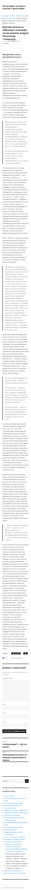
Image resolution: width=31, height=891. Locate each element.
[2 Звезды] (4, 41)
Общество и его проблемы (12, 815)
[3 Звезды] (5, 41)
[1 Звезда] (3, 41)
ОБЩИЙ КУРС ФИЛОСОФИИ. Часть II (16, 813)
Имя (4, 704)
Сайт (4, 722)
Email (4, 713)
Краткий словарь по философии (13, 803)
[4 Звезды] (6, 41)
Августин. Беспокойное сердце (13, 827)
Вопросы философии (16, 658)
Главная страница (9, 796)
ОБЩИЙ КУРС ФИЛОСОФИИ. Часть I (16, 810)
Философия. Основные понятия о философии (14, 7)
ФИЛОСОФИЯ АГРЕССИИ (12, 805)
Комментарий (7, 678)
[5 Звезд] (7, 41)
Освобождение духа (10, 808)
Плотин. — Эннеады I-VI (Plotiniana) (15, 837)
